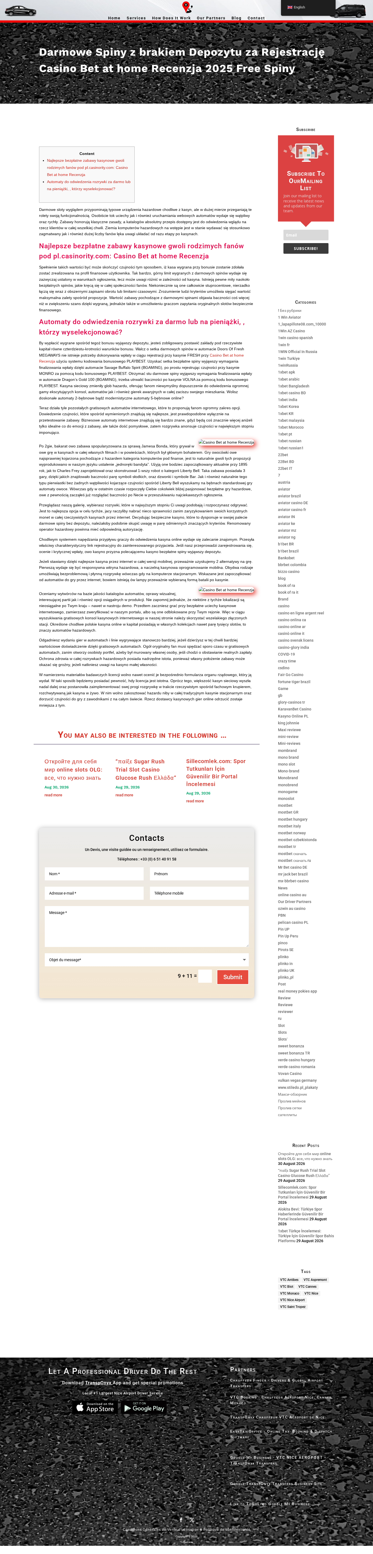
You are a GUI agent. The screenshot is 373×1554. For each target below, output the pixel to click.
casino (283, 606)
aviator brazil (289, 496)
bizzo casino (289, 571)
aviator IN (286, 517)
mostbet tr (287, 846)
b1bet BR (286, 544)
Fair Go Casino (290, 675)
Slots (282, 1032)
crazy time (287, 661)
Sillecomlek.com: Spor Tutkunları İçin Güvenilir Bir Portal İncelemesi (301, 1192)
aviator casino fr (292, 509)
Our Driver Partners (294, 901)
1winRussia (288, 365)
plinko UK (286, 970)
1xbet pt (285, 434)
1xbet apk (286, 372)
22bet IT (285, 468)
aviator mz (287, 530)
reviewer (285, 1011)
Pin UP (283, 929)
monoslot (286, 798)
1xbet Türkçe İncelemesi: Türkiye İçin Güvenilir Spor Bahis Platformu (306, 1236)
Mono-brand (288, 771)
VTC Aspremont (315, 1280)
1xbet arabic (289, 379)
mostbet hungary (292, 819)
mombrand (287, 750)
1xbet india (287, 400)
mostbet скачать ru (294, 860)
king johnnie (288, 723)
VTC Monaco (289, 1293)
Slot (281, 1025)
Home (114, 18)
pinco (283, 943)
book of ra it (288, 592)
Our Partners (211, 18)
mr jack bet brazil (293, 874)
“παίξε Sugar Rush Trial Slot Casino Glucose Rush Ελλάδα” (146, 769)
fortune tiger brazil (294, 682)
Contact (256, 18)
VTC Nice (311, 1293)
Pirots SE (286, 950)
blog (282, 578)
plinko (283, 957)
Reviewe (285, 1005)
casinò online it (291, 633)
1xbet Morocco (291, 427)
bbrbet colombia (292, 565)
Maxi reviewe (289, 730)
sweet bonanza (291, 1046)
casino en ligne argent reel (301, 613)
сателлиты (287, 1115)
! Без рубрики (289, 310)
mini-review (288, 736)
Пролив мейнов (292, 1101)
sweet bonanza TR (294, 1053)
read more (53, 795)
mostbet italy (289, 826)
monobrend (288, 785)
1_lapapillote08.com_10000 (302, 324)
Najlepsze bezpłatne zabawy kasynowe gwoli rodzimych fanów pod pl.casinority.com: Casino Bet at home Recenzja (87, 167)
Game (283, 688)
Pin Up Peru (288, 936)
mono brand (288, 757)
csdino (283, 668)
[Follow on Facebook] (181, 1520)
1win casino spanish (295, 338)
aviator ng (286, 537)
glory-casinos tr (291, 702)
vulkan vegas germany (297, 1080)
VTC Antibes (289, 1280)
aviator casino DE (293, 503)
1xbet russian (289, 441)
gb (280, 695)
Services (136, 18)
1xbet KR (286, 413)
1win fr (284, 345)
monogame (288, 792)
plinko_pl (286, 977)
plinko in (285, 963)
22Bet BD (286, 461)
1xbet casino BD (292, 393)
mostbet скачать (292, 853)
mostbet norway (292, 833)
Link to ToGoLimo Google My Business (270, 1504)
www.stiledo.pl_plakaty (298, 1087)
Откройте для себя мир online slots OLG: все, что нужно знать (73, 769)
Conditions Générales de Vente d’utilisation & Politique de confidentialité (186, 1530)
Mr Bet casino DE (292, 867)
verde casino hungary (296, 1060)
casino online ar (292, 626)
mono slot (286, 764)
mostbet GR (288, 812)
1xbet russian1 (291, 448)
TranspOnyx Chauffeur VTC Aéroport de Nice (277, 1417)
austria (284, 482)
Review (284, 998)
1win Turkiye (289, 358)
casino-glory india (293, 647)
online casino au (292, 895)
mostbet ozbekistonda (297, 840)
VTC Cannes (307, 1287)
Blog (237, 18)
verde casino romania (296, 1067)
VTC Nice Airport (292, 1300)
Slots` (283, 1039)
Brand (283, 599)
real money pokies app (297, 991)
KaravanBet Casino (294, 709)
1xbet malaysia (291, 420)
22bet (283, 455)
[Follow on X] (192, 1520)
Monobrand (288, 778)
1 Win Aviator (289, 317)
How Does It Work (171, 18)
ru (280, 1018)
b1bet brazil (288, 551)
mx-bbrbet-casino (293, 881)
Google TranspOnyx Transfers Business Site (276, 1483)
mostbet (285, 805)
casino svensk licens (295, 640)
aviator (284, 489)
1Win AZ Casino (291, 331)
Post (282, 984)
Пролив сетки (290, 1108)
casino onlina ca (292, 620)
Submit (232, 977)
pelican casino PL (293, 922)
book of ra (286, 585)
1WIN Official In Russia (297, 351)
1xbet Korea (288, 406)
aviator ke (286, 523)
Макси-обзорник (292, 1094)
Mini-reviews (289, 743)
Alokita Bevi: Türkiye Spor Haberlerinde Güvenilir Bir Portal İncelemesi (300, 1214)
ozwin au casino (292, 908)
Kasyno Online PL (293, 716)
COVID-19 (286, 654)
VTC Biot (286, 1287)
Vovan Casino (290, 1073)
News (283, 888)
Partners (243, 1369)
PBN (282, 915)
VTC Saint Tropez (293, 1307)
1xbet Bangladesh (293, 386)
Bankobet (286, 558)
